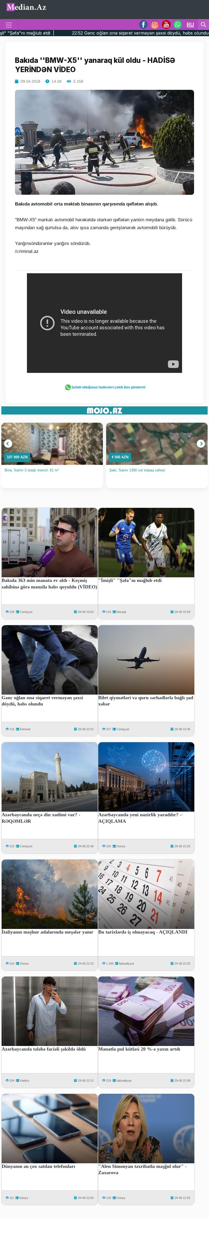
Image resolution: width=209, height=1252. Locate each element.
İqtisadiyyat (126, 963)
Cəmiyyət (26, 611)
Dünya (120, 846)
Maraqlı (121, 611)
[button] (8, 444)
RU (190, 24)
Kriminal (25, 729)
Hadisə (24, 1080)
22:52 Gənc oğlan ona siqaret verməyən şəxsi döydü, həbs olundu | (93, 33)
